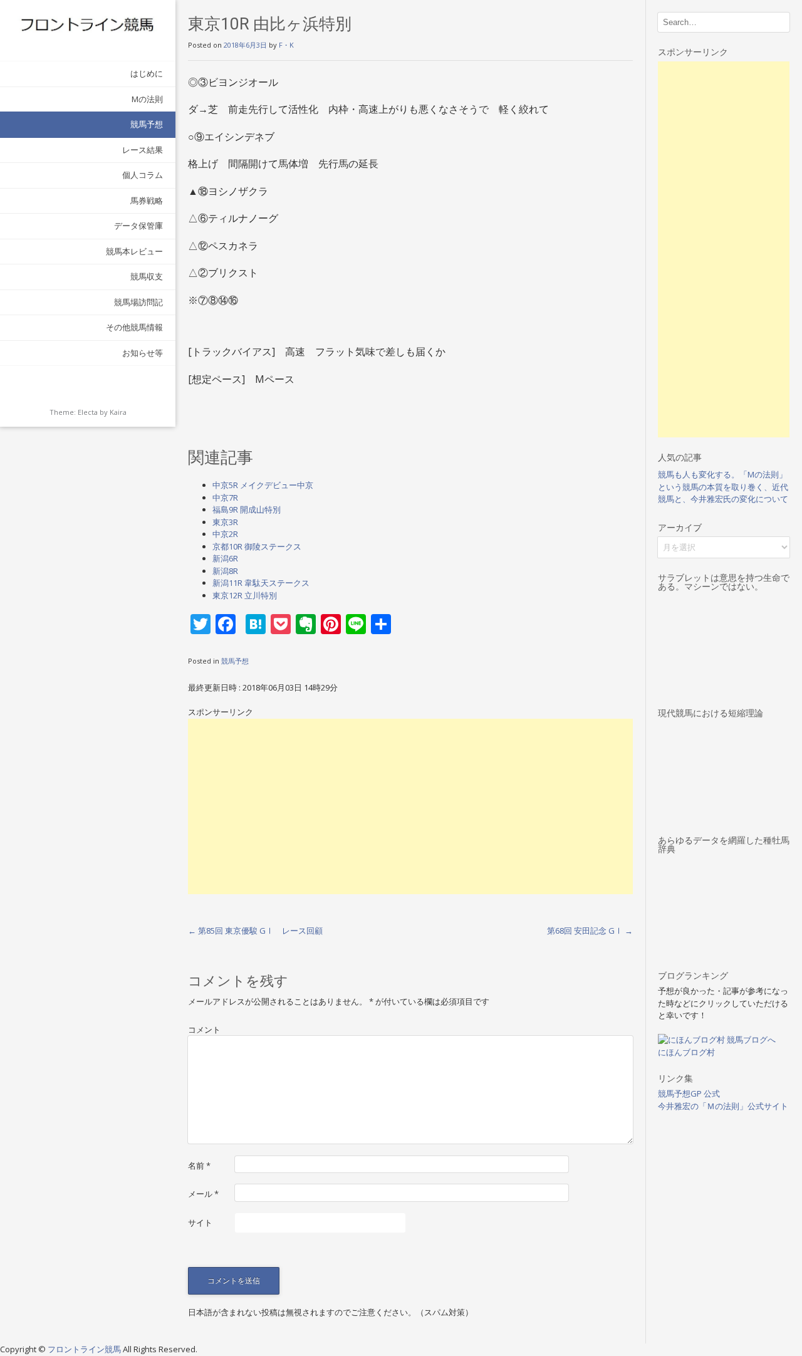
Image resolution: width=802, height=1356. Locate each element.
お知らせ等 (142, 352)
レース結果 (142, 149)
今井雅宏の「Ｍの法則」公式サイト (723, 1106)
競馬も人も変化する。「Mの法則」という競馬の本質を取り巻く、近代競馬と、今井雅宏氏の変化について (723, 486)
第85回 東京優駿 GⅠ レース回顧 (255, 930)
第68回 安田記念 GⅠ (590, 930)
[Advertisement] (410, 806)
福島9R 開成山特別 (246, 509)
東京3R (225, 522)
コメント (204, 1029)
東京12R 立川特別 (244, 595)
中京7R (225, 497)
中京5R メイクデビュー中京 (262, 485)
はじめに (146, 73)
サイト (200, 1222)
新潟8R (225, 570)
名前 (199, 1165)
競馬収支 (146, 276)
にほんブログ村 (686, 1052)
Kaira (118, 412)
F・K (286, 45)
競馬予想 (146, 124)
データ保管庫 (138, 225)
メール (203, 1193)
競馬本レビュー (134, 251)
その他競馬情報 (134, 327)
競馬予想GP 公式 (689, 1093)
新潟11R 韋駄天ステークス (261, 582)
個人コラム (142, 174)
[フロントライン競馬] (88, 24)
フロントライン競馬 (85, 1349)
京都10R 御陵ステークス (256, 546)
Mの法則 (147, 99)
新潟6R (225, 558)
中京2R (225, 534)
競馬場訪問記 (138, 302)
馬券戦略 (146, 200)
